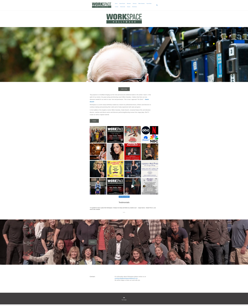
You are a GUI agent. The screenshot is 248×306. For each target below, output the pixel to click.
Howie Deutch (122, 3)
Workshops (134, 6)
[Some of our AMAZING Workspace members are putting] (132, 134)
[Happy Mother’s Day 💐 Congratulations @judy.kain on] (132, 186)
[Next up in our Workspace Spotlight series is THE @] (98, 151)
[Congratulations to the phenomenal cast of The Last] (98, 134)
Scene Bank (149, 3)
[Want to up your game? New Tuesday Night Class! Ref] (115, 134)
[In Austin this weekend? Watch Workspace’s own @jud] (132, 151)
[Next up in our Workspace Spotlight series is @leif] (150, 151)
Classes (128, 6)
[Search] (156, 5)
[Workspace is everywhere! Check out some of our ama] (150, 134)
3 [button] (125, 212)
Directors (134, 3)
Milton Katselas (141, 3)
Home (116, 3)
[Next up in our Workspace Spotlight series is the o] (115, 151)
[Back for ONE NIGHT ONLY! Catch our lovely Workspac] (115, 169)
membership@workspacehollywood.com (126, 278)
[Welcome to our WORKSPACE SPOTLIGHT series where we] (98, 169)
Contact (116, 6)
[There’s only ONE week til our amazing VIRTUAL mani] (150, 169)
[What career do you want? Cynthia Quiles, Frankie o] (150, 186)
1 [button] (122, 212)
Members (129, 3)
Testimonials (122, 6)
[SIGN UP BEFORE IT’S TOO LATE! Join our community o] (115, 186)
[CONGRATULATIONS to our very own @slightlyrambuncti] (132, 169)
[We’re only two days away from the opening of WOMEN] (98, 186)
